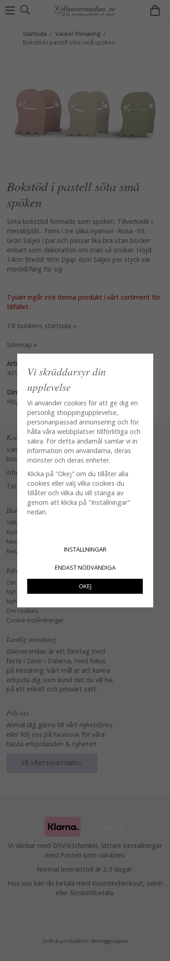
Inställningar (85, 549)
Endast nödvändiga (85, 567)
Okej (85, 586)
